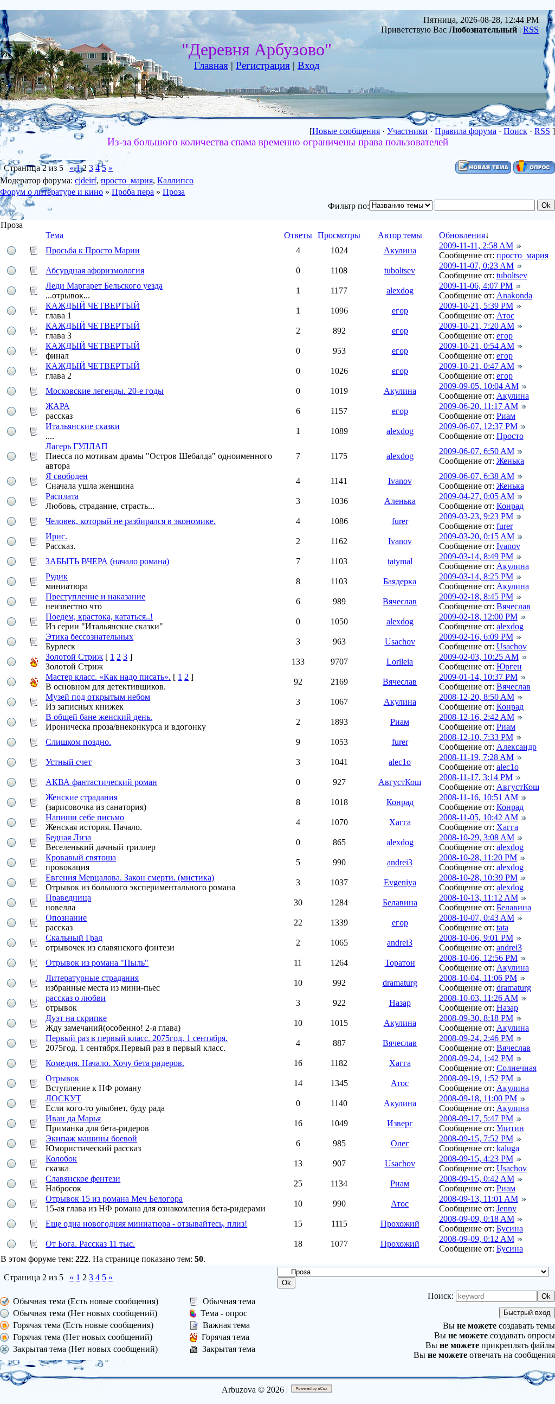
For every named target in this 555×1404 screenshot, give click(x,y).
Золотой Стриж (74, 656)
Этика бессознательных (89, 636)
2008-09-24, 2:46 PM (476, 1038)
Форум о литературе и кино (51, 191)
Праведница (68, 897)
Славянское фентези (83, 1178)
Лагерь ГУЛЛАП (77, 446)
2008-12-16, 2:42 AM (476, 717)
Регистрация (263, 65)
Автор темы (400, 235)
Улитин (510, 1128)
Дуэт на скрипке (76, 1018)
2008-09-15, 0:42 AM (476, 1178)
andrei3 (399, 862)
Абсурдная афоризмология (95, 270)
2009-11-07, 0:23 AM (476, 265)
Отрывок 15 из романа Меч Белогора (114, 1198)
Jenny (506, 1208)
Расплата (62, 496)
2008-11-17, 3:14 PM (476, 777)
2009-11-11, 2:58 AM (476, 245)
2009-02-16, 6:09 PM (476, 636)
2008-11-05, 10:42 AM (478, 817)
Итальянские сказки (83, 426)
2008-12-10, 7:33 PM (476, 737)
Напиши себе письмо (85, 817)
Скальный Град (74, 937)
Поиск (515, 131)
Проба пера (133, 191)
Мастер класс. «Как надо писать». (108, 676)
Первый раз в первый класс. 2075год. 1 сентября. (137, 1038)
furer (400, 521)
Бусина (509, 1228)
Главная (211, 65)
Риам (505, 415)
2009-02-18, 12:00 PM (478, 616)
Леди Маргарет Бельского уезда (104, 285)
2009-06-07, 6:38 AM (476, 476)
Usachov (400, 641)
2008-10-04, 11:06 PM (478, 977)
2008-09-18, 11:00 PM (478, 1098)
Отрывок (62, 1078)
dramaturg (400, 982)
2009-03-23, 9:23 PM (476, 516)
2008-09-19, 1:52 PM (476, 1078)
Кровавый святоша (81, 857)
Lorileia (399, 661)
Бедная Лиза (68, 837)
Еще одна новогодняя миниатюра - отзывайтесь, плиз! (146, 1223)
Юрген (509, 666)
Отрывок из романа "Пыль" (97, 962)
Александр (516, 746)
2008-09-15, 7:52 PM (476, 1138)
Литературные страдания (92, 977)
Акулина (400, 250)
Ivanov (400, 481)
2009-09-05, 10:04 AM (479, 386)
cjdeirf (85, 180)
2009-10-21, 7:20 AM (476, 325)
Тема (54, 235)
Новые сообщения (346, 131)
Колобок (61, 1158)
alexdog (400, 290)
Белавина (400, 902)
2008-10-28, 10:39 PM (478, 877)
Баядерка (399, 581)
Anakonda (514, 295)
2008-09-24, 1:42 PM (476, 1058)
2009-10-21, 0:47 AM (476, 366)
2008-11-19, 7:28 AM (476, 757)
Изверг (400, 1123)
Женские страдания (82, 797)
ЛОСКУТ (63, 1098)
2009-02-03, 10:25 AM (479, 656)
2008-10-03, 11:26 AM (478, 998)
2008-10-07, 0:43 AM (476, 917)
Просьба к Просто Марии (93, 250)
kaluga (507, 1148)
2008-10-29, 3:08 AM (476, 837)
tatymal (400, 561)
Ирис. (56, 536)
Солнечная (516, 1068)
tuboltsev (399, 270)
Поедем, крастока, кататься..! (99, 616)
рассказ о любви (76, 998)
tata (502, 927)
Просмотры (339, 235)
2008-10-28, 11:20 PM (478, 857)
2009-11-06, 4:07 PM (476, 285)
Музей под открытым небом (98, 696)
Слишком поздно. (78, 741)
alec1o (400, 762)
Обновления (462, 235)
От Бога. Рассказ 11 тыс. (90, 1243)
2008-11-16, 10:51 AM (478, 797)
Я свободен (67, 476)
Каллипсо (175, 180)
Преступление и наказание (95, 596)
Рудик (57, 576)
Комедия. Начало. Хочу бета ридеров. (115, 1063)
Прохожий (400, 1223)
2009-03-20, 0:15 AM (476, 536)
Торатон (400, 962)
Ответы (298, 235)
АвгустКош (399, 782)
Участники (407, 131)
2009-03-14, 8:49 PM (476, 556)
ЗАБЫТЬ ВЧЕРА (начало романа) (107, 561)
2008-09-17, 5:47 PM (476, 1118)
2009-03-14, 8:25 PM (476, 576)
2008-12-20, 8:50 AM (476, 696)
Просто (510, 436)
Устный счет (69, 762)
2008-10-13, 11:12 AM (478, 897)
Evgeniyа (400, 882)
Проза (174, 191)
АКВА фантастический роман (101, 782)
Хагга (400, 822)
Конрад (510, 505)
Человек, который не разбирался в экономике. (131, 521)
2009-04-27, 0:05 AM (476, 496)
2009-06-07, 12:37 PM (478, 426)
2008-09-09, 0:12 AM (476, 1238)
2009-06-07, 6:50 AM (476, 451)
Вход (309, 65)
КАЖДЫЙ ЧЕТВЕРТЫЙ (93, 305)
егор (400, 310)
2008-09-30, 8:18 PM (476, 1018)
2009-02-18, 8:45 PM (476, 596)
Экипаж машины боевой (91, 1138)
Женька (510, 460)
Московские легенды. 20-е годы (105, 390)
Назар (400, 1002)
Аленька (400, 501)
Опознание (66, 917)
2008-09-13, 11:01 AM (478, 1198)
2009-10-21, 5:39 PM (476, 305)
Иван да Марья (73, 1118)
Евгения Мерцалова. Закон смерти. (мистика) (130, 877)
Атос (505, 315)
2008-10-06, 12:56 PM (478, 957)
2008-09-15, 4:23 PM (476, 1158)
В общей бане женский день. (99, 717)
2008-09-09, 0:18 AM (476, 1218)
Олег (400, 1143)
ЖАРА (58, 406)
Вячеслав (400, 601)
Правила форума (465, 131)
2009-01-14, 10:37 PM (478, 676)
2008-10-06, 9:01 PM (476, 937)
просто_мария (127, 180)
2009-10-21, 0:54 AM (476, 345)
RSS (531, 29)
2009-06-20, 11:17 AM (478, 406)
